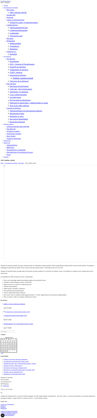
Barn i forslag (11, 136)
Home (2, 163)
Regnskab (13, 54)
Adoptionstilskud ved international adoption (26, 111)
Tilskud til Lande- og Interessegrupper (24, 22)
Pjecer (9, 155)
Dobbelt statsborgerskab (23, 78)
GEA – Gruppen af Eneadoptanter (22, 64)
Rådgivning (7, 143)
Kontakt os (3, 405)
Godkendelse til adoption (19, 70)
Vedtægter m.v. (11, 51)
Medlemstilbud (15, 43)
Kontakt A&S (11, 15)
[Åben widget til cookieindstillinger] (2, 415)
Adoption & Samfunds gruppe (8, 414)
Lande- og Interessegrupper (15, 20)
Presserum (10, 17)
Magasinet (10, 38)
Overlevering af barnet (14, 134)
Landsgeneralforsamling (19, 30)
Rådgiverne (10, 147)
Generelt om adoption (18, 67)
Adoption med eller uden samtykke (18, 126)
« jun (2, 353)
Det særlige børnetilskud (19, 119)
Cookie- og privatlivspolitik (7, 404)
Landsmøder (14, 33)
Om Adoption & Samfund (11, 7)
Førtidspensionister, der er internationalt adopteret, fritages (18, 324)
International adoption (18, 75)
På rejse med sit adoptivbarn (20, 100)
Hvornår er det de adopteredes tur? (13, 372)
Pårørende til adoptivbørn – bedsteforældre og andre (29, 103)
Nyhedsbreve (14, 46)
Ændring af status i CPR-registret (13, 365)
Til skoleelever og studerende (16, 150)
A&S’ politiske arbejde (18, 12)
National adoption (8, 124)
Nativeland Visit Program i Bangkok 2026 (15, 368)
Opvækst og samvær (13, 131)
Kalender (6, 157)
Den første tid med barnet (19, 86)
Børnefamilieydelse (17, 113)
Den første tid (11, 129)
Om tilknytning (15, 97)
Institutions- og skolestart (19, 92)
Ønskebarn (14, 49)
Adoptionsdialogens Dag (19, 28)
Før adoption (11, 59)
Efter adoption (11, 84)
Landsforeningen (12, 25)
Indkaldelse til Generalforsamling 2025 (14, 374)
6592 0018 (6, 386)
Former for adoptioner (14, 138)
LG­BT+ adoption (16, 72)
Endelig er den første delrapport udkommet (14, 304)
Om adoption (7, 56)
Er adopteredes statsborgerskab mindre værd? (15, 315)
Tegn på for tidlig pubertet (19, 106)
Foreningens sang (16, 36)
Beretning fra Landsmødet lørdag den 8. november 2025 (19, 370)
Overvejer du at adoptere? (19, 81)
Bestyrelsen (10, 10)
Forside (6, 5)
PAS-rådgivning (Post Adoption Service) (20, 152)
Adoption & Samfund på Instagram (9, 412)
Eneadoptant (14, 61)
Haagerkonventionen (17, 122)
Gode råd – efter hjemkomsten (21, 89)
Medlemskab (11, 41)
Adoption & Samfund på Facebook (9, 411)
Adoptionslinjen (12, 145)
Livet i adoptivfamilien (18, 95)
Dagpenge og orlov (17, 116)
